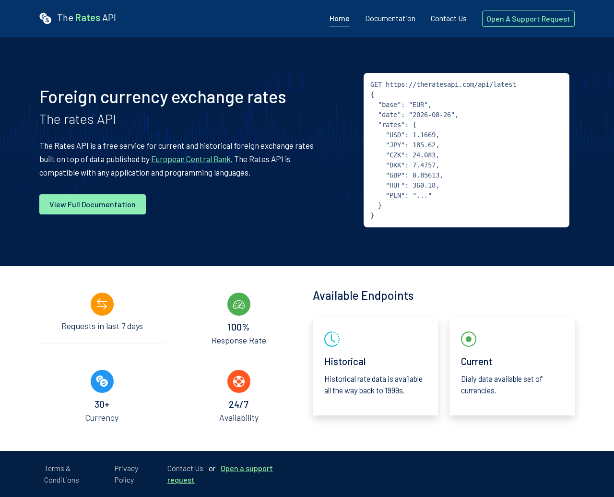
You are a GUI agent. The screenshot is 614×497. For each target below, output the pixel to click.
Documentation (390, 18)
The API (85, 17)
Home (340, 18)
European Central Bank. (192, 159)
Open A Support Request (528, 18)
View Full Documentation (92, 204)
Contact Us (449, 18)
